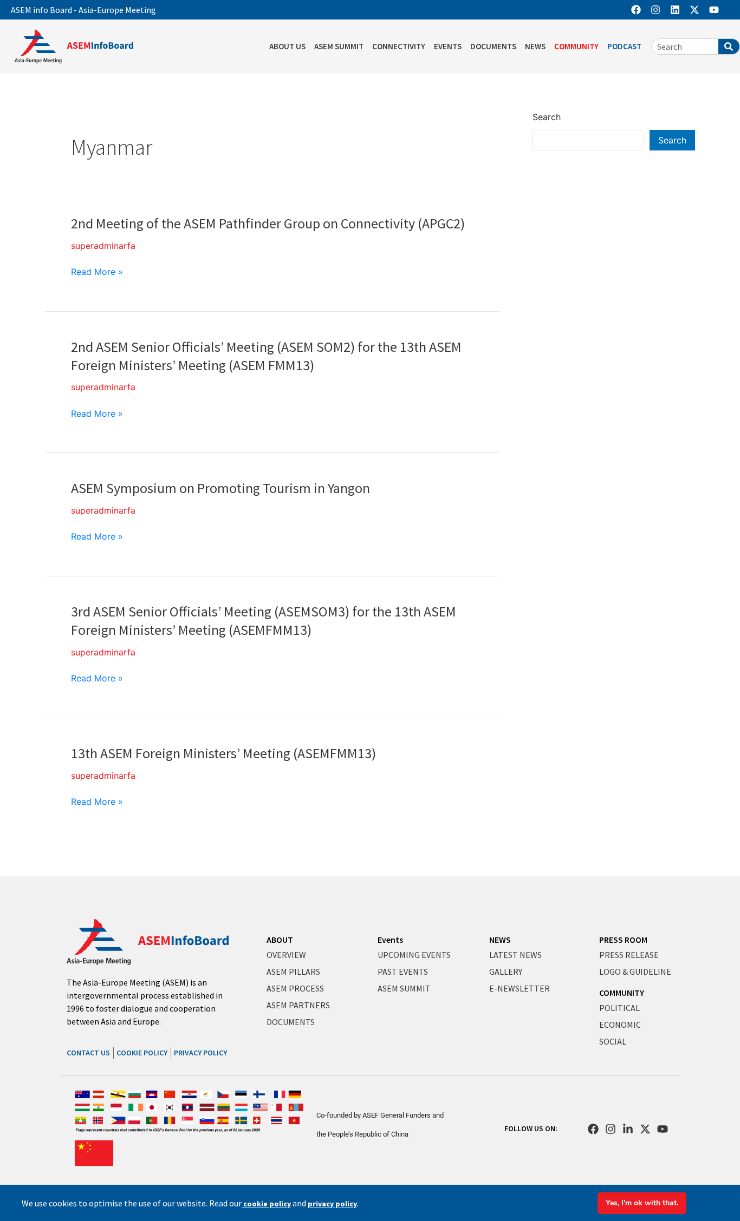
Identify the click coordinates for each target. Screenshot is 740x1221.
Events (390, 939)
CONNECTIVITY (398, 46)
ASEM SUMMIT (338, 46)
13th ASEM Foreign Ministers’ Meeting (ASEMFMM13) (223, 753)
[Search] (728, 46)
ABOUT (280, 939)
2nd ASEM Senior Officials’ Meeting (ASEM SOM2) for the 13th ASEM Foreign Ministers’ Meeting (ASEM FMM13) (266, 356)
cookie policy (266, 1204)
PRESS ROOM (623, 939)
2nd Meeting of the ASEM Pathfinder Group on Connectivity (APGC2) (268, 223)
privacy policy (332, 1204)
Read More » (97, 271)
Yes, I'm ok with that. (642, 1203)
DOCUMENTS (493, 46)
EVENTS (448, 46)
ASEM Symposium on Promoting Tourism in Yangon (220, 488)
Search (547, 116)
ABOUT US (287, 46)
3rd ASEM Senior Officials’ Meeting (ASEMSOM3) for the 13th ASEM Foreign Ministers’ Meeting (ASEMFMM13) (263, 620)
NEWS (535, 46)
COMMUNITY (576, 46)
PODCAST (624, 46)
